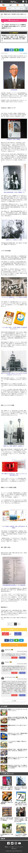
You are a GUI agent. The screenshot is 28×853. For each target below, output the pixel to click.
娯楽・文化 (21, 8)
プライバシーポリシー (19, 846)
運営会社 (6, 846)
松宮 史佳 (25, 53)
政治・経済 (9, 8)
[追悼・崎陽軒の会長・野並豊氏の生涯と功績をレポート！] (21, 50)
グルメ (15, 8)
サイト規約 (12, 846)
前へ (9, 624)
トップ (3, 8)
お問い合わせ (14, 848)
